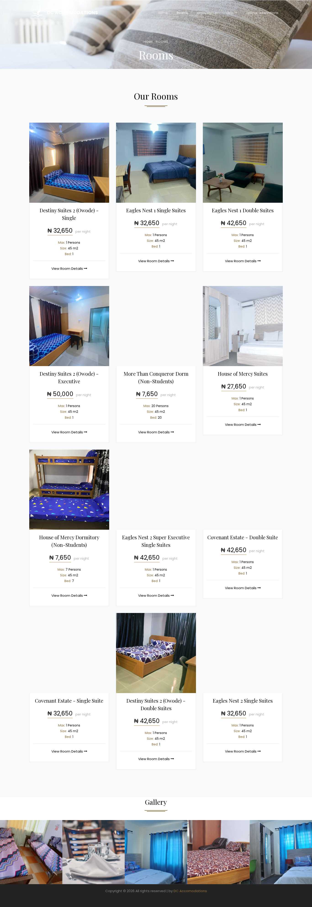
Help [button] (230, 13)
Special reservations (262, 13)
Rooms (182, 13)
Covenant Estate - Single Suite (69, 700)
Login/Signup (207, 13)
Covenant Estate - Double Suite (242, 537)
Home (163, 13)
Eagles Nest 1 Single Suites (156, 210)
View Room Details (67, 268)
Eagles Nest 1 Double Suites (243, 210)
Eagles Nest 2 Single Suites (243, 700)
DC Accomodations (72, 12)
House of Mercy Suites (243, 373)
